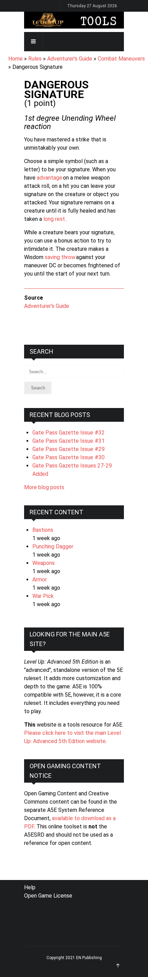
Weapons (43, 563)
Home (15, 58)
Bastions (42, 530)
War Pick (43, 596)
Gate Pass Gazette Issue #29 (68, 449)
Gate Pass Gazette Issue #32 (68, 432)
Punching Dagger (52, 546)
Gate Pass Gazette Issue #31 (68, 441)
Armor (39, 579)
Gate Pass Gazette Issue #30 (68, 457)
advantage (49, 177)
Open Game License (48, 895)
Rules (35, 58)
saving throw (60, 257)
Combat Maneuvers (121, 58)
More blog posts (44, 487)
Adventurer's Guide (69, 58)
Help (29, 887)
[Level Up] (74, 20)
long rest (54, 219)
